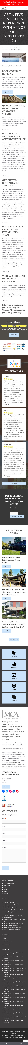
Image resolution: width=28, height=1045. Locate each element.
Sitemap (15, 1037)
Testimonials (7, 885)
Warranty (6, 940)
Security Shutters (8, 917)
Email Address (14, 509)
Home (3, 47)
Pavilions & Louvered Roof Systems (13, 923)
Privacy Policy (22, 1037)
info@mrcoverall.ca (10, 775)
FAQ (5, 938)
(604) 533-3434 (9, 772)
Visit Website (14, 334)
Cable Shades (7, 906)
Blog (8, 47)
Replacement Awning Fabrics (11, 904)
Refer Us (6, 893)
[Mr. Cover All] (4, 8)
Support (14, 689)
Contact (6, 889)
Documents (6, 944)
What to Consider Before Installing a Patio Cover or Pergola (11, 559)
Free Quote (14, 656)
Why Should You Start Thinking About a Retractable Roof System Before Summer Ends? (14, 592)
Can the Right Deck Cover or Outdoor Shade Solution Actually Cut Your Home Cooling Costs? (13, 624)
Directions (6, 787)
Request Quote (7, 92)
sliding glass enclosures (15, 762)
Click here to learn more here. (14, 4)
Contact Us (14, 700)
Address (4, 840)
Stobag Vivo (21, 2)
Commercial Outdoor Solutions (12, 929)
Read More (14, 483)
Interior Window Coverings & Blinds (13, 925)
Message (4, 847)
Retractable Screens (9, 913)
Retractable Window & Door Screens (13, 915)
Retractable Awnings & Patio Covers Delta (15, 968)
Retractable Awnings (9, 902)
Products (14, 678)
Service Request (8, 942)
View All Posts (14, 639)
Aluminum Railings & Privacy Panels (13, 910)
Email (4, 833)
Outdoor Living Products (10, 911)
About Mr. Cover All (9, 883)
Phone (4, 826)
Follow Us (14, 667)
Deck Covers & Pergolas (10, 908)
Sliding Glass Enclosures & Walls (12, 927)
